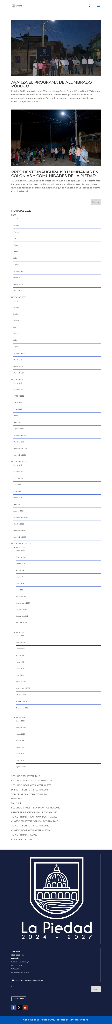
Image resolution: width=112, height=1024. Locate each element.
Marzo (16, 232)
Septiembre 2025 (23, 688)
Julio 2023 (17, 504)
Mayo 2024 (20, 577)
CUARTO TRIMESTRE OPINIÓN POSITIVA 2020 (34, 821)
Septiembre (18, 271)
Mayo (15, 245)
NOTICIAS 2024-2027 (21, 543)
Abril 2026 (20, 740)
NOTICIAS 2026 (19, 717)
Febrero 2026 (21, 727)
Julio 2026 (20, 760)
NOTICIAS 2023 (19, 461)
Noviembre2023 (19, 530)
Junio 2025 (20, 669)
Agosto (16, 265)
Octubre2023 (18, 524)
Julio (15, 258)
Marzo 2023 (18, 478)
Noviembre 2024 (22, 616)
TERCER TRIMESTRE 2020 (24, 834)
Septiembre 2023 (20, 517)
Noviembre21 (18, 366)
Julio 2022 (17, 422)
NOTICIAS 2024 (19, 547)
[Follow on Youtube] (25, 1007)
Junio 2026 (20, 754)
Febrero (16, 225)
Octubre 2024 (21, 610)
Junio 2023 (17, 498)
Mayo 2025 (20, 662)
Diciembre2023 (19, 537)
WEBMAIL (20, 999)
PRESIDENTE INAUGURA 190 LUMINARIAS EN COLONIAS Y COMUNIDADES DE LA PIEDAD (54, 174)
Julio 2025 (19, 675)
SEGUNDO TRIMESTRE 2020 (25, 776)
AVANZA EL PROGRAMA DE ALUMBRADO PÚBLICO (51, 84)
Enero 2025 (20, 636)
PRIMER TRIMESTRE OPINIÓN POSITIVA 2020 (34, 812)
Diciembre (17, 291)
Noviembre (18, 284)
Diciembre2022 (19, 455)
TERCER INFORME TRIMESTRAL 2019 (30, 794)
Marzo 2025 (20, 649)
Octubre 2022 (18, 442)
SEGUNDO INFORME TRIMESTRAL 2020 (31, 780)
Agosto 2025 (21, 682)
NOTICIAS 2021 (18, 297)
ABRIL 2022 (17, 403)
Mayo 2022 (17, 409)
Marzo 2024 (20, 564)
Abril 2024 (20, 570)
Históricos (16, 798)
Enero (15, 219)
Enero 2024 (20, 551)
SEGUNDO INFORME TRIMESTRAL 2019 (31, 785)
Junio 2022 (17, 416)
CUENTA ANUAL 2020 (22, 839)
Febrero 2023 (18, 472)
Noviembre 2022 (20, 448)
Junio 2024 (20, 583)
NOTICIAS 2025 (19, 632)
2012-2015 (16, 803)
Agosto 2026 (21, 767)
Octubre (16, 278)
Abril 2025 (20, 655)
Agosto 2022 (18, 429)
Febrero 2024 (21, 557)
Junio (15, 251)
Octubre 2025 (21, 695)
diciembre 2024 (22, 623)
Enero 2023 (17, 465)
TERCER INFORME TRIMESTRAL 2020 (30, 825)
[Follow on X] (19, 1007)
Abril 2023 (17, 485)
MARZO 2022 (18, 396)
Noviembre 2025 (22, 701)
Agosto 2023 (18, 511)
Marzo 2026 (20, 734)
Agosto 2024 (21, 596)
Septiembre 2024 (23, 603)
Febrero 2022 (18, 390)
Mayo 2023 (17, 491)
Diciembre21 (18, 373)
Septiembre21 (19, 353)
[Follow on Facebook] (13, 1007)
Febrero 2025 (21, 642)
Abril (15, 238)
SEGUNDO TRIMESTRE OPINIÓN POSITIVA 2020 (35, 807)
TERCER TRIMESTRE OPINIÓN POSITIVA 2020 (34, 816)
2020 (13, 215)
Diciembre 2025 (22, 708)
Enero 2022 (17, 383)
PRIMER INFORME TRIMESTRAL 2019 (30, 789)
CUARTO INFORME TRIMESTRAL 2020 (30, 830)
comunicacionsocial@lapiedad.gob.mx (28, 980)
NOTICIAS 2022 (19, 379)
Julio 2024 (20, 590)
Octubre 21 (17, 360)
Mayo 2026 (20, 747)
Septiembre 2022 (20, 435)
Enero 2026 (20, 721)
